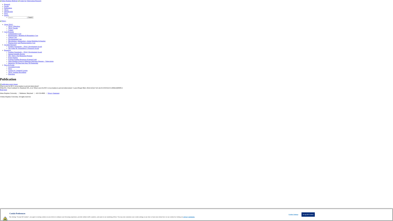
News (6, 13)
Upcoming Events (14, 67)
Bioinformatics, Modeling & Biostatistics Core (23, 35)
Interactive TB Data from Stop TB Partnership (23, 63)
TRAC (6, 10)
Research (7, 4)
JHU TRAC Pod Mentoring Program (20, 56)
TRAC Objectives (14, 26)
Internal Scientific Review (16, 54)
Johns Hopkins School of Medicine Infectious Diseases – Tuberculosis (31, 61)
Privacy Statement (53, 93)
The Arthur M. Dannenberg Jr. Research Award (23, 48)
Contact (10, 30)
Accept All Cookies (308, 214)
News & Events (9, 65)
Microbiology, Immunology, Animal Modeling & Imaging (26, 41)
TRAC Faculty (13, 28)
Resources (7, 50)
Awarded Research (10, 45)
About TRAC (8, 24)
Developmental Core (15, 39)
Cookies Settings (293, 214)
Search (6, 15)
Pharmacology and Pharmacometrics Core (21, 43)
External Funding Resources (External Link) (22, 59)
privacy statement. (189, 217)
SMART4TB (8, 12)
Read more (3, 90)
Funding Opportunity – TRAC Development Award (25, 46)
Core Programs (9, 32)
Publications (8, 8)
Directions (11, 74)
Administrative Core (14, 34)
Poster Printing (13, 58)
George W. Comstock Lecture (18, 70)
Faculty (6, 6)
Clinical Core (12, 37)
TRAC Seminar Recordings (17, 72)
